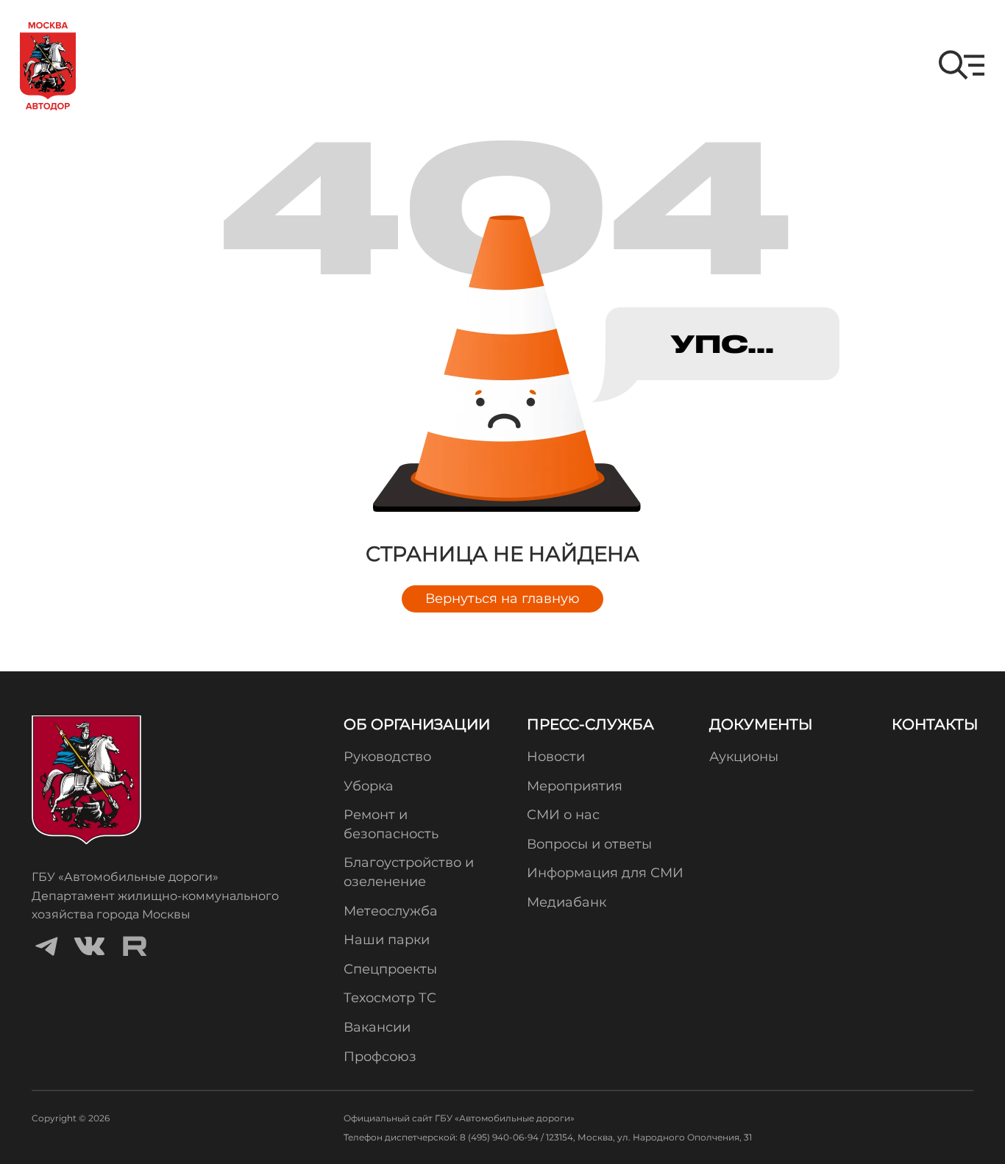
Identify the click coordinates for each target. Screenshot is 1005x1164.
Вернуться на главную (502, 598)
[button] (961, 65)
